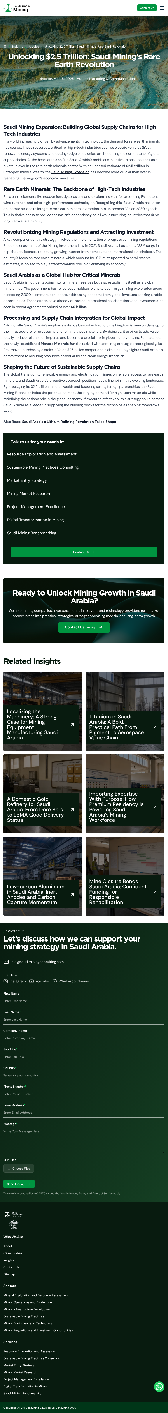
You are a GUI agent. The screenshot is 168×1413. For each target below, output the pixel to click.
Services (10, 1342)
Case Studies (13, 1253)
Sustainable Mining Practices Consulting (32, 1358)
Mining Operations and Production (28, 1302)
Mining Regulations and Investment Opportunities (38, 1330)
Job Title (11, 1049)
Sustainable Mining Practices (24, 1316)
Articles (34, 46)
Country (10, 1068)
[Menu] (161, 8)
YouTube (42, 981)
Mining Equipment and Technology (28, 1323)
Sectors (10, 1286)
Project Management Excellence (26, 1379)
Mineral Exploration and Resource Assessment (36, 1295)
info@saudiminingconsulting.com (37, 962)
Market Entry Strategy (19, 1365)
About (8, 1246)
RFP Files (10, 1160)
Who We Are (13, 1237)
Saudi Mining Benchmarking (23, 1393)
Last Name (12, 1012)
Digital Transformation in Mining (26, 1386)
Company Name (16, 1031)
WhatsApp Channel (74, 981)
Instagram (18, 981)
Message (11, 1124)
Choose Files (21, 1168)
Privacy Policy (77, 1193)
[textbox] (84, 1140)
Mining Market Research (20, 1372)
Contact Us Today (80, 627)
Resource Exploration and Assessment (31, 1351)
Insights (17, 46)
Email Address (14, 1105)
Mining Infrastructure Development (28, 1309)
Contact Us (147, 8)
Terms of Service (103, 1193)
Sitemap (9, 1274)
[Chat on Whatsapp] (159, 1386)
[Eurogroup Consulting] (17, 8)
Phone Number (15, 1086)
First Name (12, 993)
